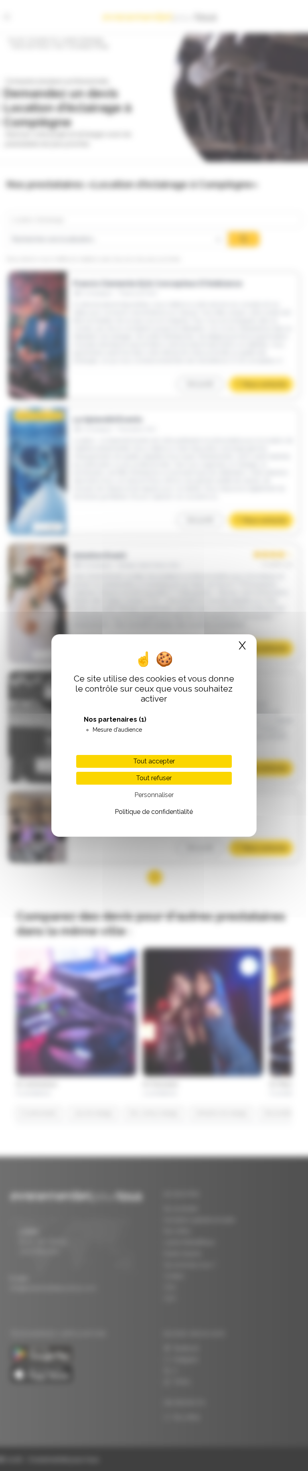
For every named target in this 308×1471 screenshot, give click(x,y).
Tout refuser (154, 778)
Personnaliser (154, 795)
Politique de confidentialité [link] (154, 812)
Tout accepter (154, 761)
